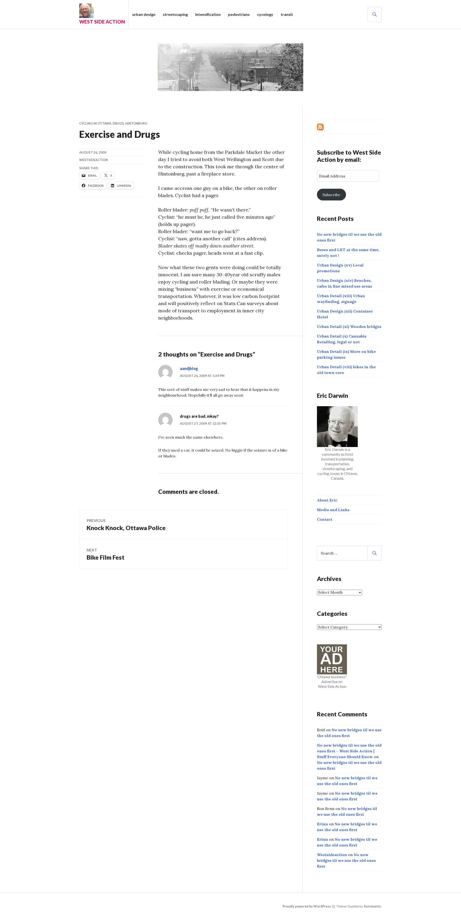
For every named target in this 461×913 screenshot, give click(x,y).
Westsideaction (93, 160)
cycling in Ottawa (95, 123)
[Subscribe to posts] (320, 126)
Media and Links (333, 509)
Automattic (372, 906)
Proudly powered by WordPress (307, 906)
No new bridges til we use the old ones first (346, 860)
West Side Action (102, 21)
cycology (265, 14)
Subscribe (331, 194)
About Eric (327, 500)
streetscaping (175, 14)
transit (287, 14)
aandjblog (189, 368)
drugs (118, 123)
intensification (208, 14)
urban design (143, 14)
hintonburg (136, 123)
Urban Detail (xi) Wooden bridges (349, 326)
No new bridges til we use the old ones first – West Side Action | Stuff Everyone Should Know (349, 751)
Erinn (322, 824)
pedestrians (239, 14)
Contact (324, 519)
